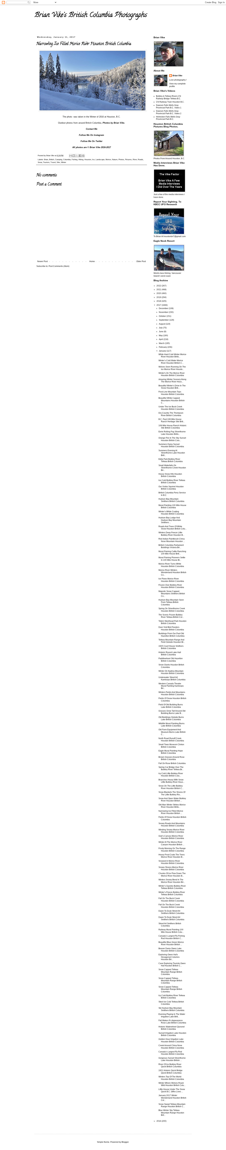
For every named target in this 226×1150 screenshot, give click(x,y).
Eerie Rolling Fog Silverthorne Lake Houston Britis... (172, 432)
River (135, 159)
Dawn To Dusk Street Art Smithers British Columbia (171, 912)
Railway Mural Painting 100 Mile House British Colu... (171, 930)
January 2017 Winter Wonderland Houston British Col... (172, 1097)
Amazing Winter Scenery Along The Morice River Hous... (172, 380)
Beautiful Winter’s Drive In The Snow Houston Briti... (172, 386)
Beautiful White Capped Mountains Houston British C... (171, 400)
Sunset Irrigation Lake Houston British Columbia (172, 1034)
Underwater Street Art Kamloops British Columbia (171, 678)
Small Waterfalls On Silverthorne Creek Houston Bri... (172, 467)
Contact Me (91, 129)
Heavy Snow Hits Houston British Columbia (170, 475)
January (163, 351)
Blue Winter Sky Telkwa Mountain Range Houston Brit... (171, 1112)
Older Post (141, 261)
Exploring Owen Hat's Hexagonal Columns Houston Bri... (169, 957)
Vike (58, 162)
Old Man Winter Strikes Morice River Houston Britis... (172, 806)
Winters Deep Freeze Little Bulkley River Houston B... (171, 533)
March (162, 343)
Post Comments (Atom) (59, 266)
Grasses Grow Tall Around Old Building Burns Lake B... (171, 712)
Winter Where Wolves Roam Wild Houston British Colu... (171, 1084)
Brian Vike (177, 75)
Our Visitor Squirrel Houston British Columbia (171, 487)
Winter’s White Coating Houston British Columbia (171, 512)
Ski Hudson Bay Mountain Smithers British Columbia (171, 1009)
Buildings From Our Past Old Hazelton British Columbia (171, 634)
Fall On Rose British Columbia (172, 763)
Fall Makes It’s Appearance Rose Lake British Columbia (172, 1021)
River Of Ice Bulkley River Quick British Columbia (169, 1065)
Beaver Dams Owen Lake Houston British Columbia (171, 949)
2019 (159, 297)
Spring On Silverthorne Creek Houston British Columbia (171, 609)
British (51, 159)
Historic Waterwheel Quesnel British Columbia (171, 1028)
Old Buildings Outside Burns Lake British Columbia (171, 718)
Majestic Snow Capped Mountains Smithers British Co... (171, 593)
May (161, 335)
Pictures (128, 159)
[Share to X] (77, 155)
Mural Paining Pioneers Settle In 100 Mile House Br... (171, 558)
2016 (159, 1121)
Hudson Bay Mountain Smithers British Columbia (171, 500)
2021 (159, 289)
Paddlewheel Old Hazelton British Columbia (170, 659)
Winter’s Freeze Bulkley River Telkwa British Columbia (171, 893)
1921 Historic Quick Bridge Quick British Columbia (170, 1071)
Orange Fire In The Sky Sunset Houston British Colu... (172, 439)
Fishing (74, 159)
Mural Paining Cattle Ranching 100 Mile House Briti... (172, 552)
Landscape (100, 159)
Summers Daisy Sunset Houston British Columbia (171, 445)
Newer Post (42, 261)
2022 (159, 286)
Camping (58, 159)
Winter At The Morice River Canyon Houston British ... (171, 843)
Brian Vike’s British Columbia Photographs (90, 15)
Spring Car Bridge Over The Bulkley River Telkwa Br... (170, 768)
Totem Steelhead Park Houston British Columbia (172, 622)
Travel (53, 162)
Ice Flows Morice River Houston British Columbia (171, 580)
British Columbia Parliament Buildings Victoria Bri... (171, 546)
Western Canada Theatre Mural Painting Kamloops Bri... (171, 686)
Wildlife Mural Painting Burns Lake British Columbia (171, 724)
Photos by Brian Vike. (114, 123)
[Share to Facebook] (80, 155)
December (164, 308)
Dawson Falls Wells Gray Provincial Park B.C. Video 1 (168, 106)
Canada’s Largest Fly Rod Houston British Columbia (171, 1053)
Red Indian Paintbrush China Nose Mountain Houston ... (171, 540)
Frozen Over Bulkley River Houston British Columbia (171, 586)
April (161, 339)
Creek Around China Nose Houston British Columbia (171, 1046)
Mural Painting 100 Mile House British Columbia (172, 506)
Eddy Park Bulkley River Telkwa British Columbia (170, 460)
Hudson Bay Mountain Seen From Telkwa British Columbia (171, 602)
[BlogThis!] (73, 155)
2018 (159, 301)
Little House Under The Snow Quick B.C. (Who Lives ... (171, 1090)
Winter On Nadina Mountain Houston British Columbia (171, 672)
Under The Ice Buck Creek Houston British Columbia (171, 408)
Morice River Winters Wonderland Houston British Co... (172, 572)
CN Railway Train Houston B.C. (170, 102)
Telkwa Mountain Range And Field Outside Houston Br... (171, 641)
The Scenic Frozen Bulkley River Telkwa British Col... (171, 616)
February (163, 347)
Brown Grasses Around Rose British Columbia (171, 758)
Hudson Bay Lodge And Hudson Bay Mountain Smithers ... (169, 520)
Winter (63, 162)
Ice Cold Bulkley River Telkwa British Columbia (171, 481)
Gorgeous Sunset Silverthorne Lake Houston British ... (172, 1059)
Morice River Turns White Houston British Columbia (171, 565)
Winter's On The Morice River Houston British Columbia (171, 374)
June (161, 331)
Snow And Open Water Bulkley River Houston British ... (172, 799)
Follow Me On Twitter (91, 141)
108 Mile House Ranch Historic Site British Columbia (172, 426)
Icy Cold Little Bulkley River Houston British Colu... (170, 774)
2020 (159, 293)
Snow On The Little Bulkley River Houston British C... (170, 787)
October (162, 316)
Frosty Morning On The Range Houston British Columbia (172, 849)
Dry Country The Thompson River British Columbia (170, 414)
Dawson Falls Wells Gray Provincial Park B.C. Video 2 (168, 112)
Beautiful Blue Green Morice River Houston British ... (171, 943)
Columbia (67, 159)
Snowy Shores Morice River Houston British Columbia (171, 868)
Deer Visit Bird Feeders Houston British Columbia (171, 628)
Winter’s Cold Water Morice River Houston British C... (170, 361)
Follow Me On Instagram (91, 135)
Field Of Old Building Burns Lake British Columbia (170, 705)
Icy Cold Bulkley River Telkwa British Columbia (171, 996)
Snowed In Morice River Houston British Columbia (171, 862)
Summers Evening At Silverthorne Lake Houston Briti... (171, 452)
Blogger (125, 1142)
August (162, 324)
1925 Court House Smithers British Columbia (170, 647)
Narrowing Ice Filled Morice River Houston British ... (170, 812)
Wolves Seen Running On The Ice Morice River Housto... (172, 368)
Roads (140, 159)
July (161, 328)
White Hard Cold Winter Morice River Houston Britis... (172, 355)
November (164, 312)
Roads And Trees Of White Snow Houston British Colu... (172, 527)
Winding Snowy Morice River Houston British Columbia (171, 831)
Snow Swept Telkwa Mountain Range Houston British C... (171, 1105)
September (164, 320)
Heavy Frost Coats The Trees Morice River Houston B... (171, 856)
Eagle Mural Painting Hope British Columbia (170, 752)
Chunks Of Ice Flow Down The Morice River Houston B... (172, 874)
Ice (93, 159)
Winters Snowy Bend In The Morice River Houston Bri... (171, 881)
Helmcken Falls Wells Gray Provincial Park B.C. (168, 118)
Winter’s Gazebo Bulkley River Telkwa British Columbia (172, 887)
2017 (159, 305)
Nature (114, 159)
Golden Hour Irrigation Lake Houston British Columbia (171, 1040)
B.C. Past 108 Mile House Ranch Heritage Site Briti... (171, 420)
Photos (121, 159)
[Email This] (70, 155)
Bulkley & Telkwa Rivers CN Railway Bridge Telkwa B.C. (168, 97)
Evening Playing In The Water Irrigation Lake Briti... (171, 1015)
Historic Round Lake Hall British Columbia (169, 653)
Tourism (46, 162)
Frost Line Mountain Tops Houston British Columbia (171, 393)
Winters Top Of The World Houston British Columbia (171, 1078)
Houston (87, 159)
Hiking (80, 159)
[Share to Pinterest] (83, 155)
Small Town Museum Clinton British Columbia (171, 745)
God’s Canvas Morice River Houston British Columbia (171, 837)
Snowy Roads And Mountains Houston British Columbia (171, 824)
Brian (46, 159)
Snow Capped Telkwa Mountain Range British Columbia (170, 971)
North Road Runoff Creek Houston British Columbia (171, 739)
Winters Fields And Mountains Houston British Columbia (171, 693)
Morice (108, 159)
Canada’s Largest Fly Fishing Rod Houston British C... (171, 937)
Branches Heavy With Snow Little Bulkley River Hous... (171, 781)
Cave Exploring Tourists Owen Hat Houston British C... (172, 964)
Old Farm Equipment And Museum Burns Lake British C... (172, 732)
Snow (40, 162)
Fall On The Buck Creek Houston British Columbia (171, 899)
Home (92, 261)
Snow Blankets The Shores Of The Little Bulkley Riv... (171, 793)
